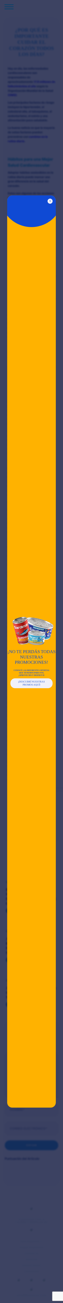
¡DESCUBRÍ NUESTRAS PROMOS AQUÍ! (31, 683)
